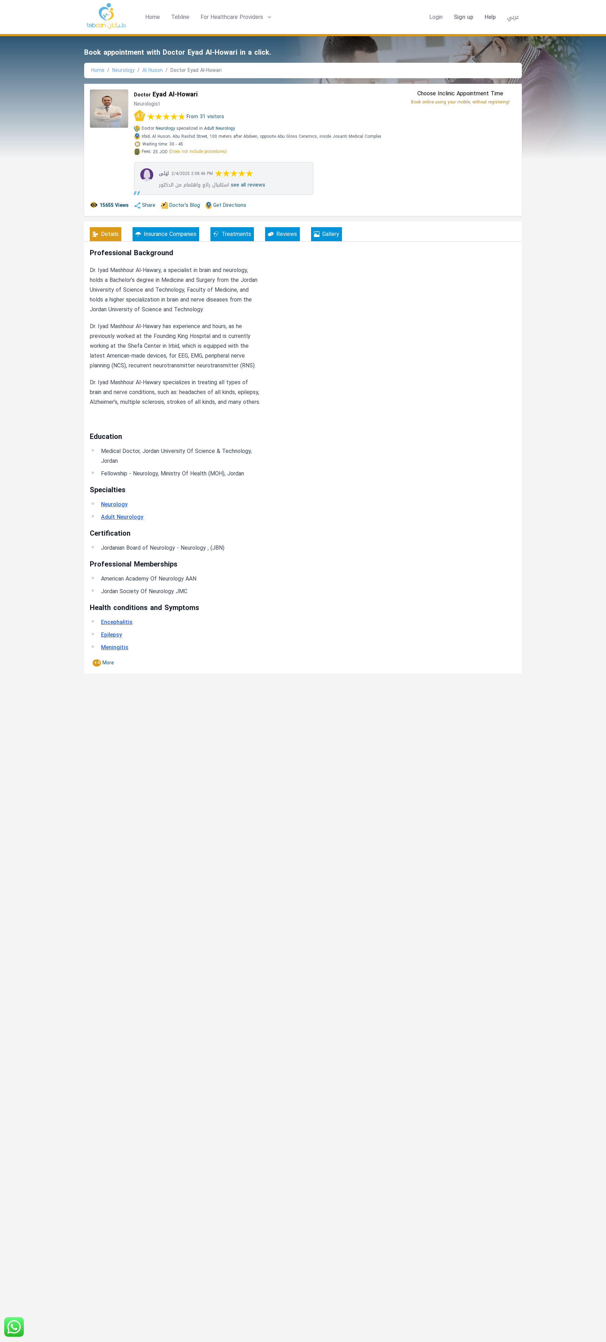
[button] (236, 17)
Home (152, 17)
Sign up (463, 17)
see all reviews (248, 185)
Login (436, 17)
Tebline (180, 17)
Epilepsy (111, 634)
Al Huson (152, 70)
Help (490, 17)
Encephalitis (117, 622)
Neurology (123, 70)
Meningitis (114, 647)
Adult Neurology (219, 128)
